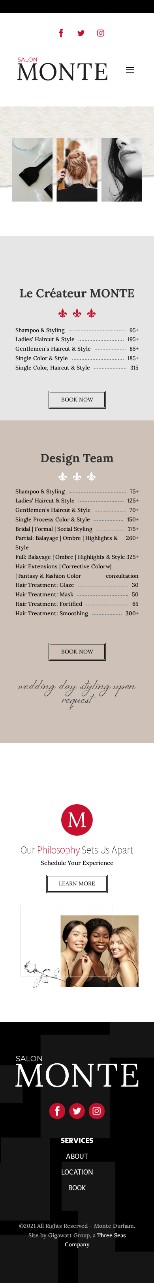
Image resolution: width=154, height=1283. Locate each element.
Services (77, 1142)
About (77, 1158)
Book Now (77, 399)
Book (77, 1189)
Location (77, 1173)
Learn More (77, 883)
